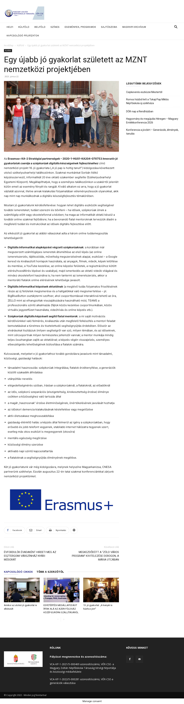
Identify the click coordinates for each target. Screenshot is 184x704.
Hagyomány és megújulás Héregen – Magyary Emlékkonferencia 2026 (152, 120)
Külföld (23, 27)
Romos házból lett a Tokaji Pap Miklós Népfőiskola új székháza (147, 101)
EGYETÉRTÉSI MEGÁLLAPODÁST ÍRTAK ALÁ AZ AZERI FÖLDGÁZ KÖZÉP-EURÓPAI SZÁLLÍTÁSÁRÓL (61, 609)
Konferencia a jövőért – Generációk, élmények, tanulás (152, 131)
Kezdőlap (8, 45)
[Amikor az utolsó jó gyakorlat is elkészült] (22, 590)
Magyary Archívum (134, 27)
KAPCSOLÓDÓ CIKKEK (18, 571)
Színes (54, 27)
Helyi (9, 27)
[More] (74, 530)
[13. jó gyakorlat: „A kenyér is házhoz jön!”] (101, 590)
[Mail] (139, 659)
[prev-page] (58, 619)
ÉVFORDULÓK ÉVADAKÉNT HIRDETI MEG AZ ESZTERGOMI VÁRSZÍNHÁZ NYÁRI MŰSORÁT (30, 555)
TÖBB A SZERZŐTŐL (50, 571)
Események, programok (80, 27)
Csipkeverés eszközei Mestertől (144, 92)
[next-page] (63, 619)
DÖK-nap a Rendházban (139, 111)
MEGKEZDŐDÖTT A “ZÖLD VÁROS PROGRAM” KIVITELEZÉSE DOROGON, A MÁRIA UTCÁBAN (95, 555)
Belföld (39, 27)
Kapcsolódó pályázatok (22, 35)
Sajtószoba (109, 27)
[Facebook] (129, 659)
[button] (175, 27)
